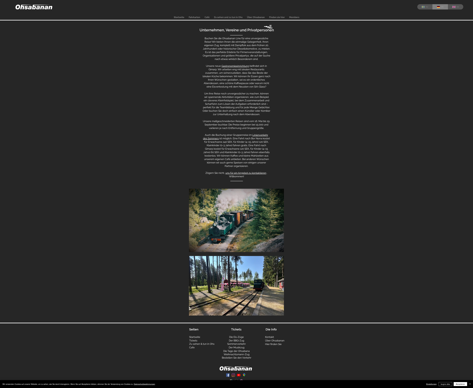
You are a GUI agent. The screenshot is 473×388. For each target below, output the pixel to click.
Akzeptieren (460, 384)
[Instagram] (233, 375)
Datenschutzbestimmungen (144, 384)
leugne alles (445, 384)
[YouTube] (238, 375)
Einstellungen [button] (431, 384)
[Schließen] (470, 384)
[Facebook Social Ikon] (228, 375)
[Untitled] (244, 375)
